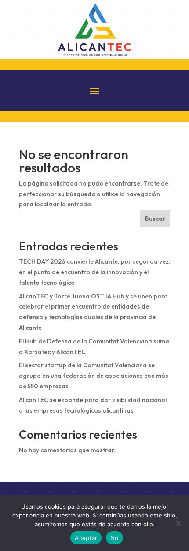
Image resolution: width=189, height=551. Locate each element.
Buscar (155, 219)
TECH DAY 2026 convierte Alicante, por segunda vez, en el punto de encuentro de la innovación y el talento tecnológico (94, 272)
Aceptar (86, 537)
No (114, 537)
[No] (178, 523)
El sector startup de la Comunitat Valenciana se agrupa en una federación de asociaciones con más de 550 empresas (93, 375)
